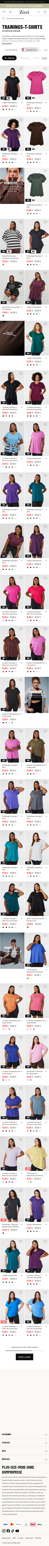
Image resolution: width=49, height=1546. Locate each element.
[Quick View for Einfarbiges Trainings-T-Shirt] (46, 102)
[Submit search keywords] (3, 18)
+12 (15, 416)
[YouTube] (17, 1530)
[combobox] (24, 18)
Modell (44, 58)
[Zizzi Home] (24, 11)
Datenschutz (6, 1538)
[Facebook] (8, 1530)
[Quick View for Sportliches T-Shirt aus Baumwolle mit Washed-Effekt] (21, 1224)
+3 (15, 109)
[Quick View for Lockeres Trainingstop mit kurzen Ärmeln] (21, 1020)
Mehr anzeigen (7, 43)
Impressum (29, 1538)
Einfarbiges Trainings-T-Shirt (35, 103)
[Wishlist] (20, 68)
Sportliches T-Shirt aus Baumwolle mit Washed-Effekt (10, 1225)
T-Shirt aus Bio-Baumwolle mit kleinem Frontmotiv (35, 971)
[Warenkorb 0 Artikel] (45, 12)
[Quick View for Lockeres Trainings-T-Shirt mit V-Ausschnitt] (21, 407)
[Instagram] (3, 1530)
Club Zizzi (6, 1442)
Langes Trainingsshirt (9, 102)
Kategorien (6, 1434)
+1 (39, 671)
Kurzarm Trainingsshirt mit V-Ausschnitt (36, 664)
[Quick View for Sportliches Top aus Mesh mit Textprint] (21, 307)
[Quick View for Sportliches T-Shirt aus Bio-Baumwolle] (46, 1071)
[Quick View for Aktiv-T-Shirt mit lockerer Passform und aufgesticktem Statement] (46, 918)
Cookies (20, 1538)
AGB (14, 1538)
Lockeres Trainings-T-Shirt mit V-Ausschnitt (9, 408)
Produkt (36, 58)
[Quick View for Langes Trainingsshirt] (21, 102)
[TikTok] (12, 1530)
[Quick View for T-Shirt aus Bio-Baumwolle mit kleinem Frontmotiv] (46, 969)
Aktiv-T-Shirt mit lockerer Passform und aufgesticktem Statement (35, 919)
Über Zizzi (6, 1459)
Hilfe (4, 1451)
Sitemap (38, 1538)
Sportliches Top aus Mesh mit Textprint (11, 308)
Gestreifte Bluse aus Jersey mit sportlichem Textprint (10, 257)
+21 (40, 111)
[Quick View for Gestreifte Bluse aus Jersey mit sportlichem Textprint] (21, 256)
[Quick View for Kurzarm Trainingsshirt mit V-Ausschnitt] (46, 662)
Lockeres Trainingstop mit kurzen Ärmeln (11, 1021)
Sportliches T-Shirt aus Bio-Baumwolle (34, 1072)
